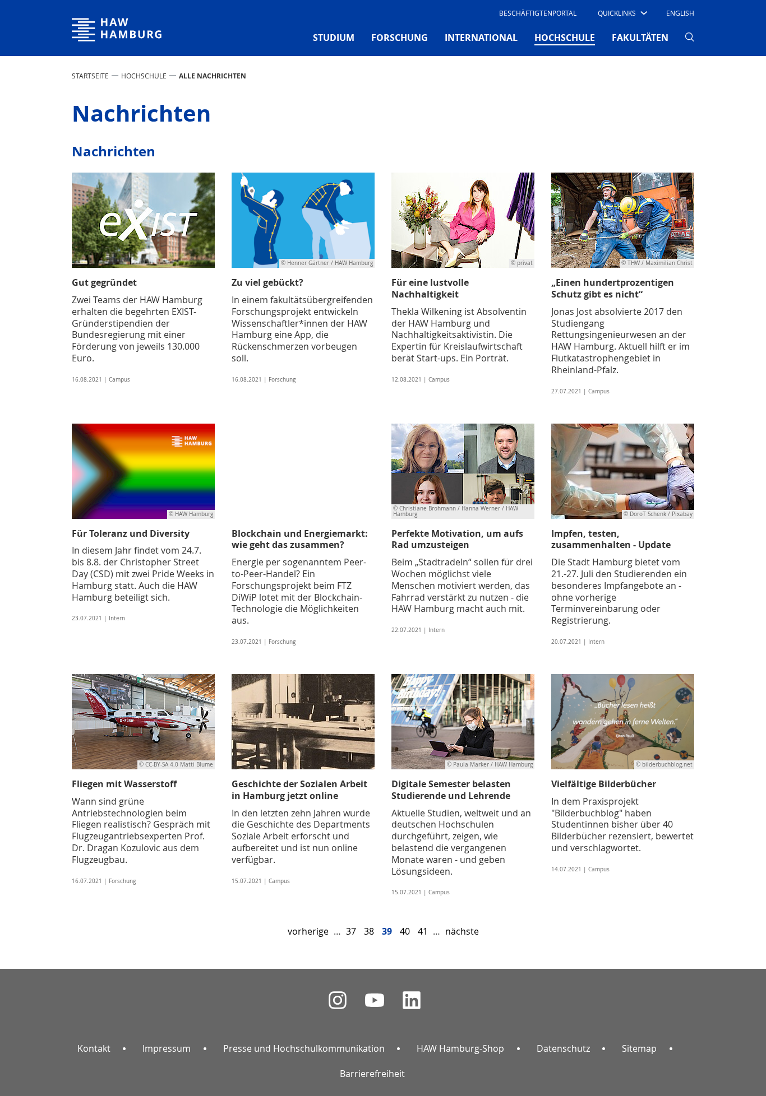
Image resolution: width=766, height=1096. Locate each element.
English (680, 12)
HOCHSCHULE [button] (564, 37)
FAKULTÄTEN (640, 37)
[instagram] (337, 1000)
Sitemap (639, 1048)
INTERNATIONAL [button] (481, 37)
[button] (621, 12)
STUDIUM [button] (333, 37)
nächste (462, 931)
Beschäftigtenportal (537, 12)
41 (423, 931)
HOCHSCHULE (144, 75)
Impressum (166, 1048)
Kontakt (93, 1048)
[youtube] (374, 1000)
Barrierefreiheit (372, 1073)
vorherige (308, 931)
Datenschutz (563, 1048)
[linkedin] (412, 1000)
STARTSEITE (90, 75)
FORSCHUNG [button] (399, 37)
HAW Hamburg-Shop (460, 1048)
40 (405, 931)
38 (369, 931)
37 (351, 931)
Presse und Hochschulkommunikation (304, 1048)
